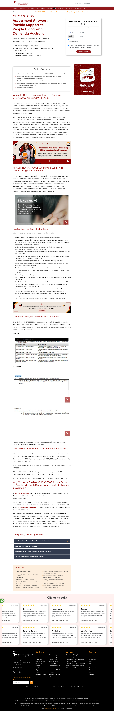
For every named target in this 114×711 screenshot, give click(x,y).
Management (92, 659)
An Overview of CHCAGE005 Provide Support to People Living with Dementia (39, 76)
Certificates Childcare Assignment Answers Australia (28, 582)
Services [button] (22, 8)
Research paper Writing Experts (75, 665)
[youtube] (20, 672)
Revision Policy (53, 659)
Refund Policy (53, 657)
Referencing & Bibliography (73, 667)
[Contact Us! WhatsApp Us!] (2, 601)
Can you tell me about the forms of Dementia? (30, 556)
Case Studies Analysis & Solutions (75, 663)
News (43, 8)
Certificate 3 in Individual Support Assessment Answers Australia (53, 576)
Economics (92, 657)
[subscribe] (31, 682)
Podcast (51, 672)
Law (90, 663)
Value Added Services (55, 670)
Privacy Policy (53, 655)
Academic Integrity (41, 674)
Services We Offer (41, 661)
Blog (37, 8)
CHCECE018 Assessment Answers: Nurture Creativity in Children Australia (28, 578)
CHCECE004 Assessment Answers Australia (53, 580)
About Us (69, 8)
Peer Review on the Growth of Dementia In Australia (32, 81)
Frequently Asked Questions (25, 87)
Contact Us (78, 8)
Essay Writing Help (71, 661)
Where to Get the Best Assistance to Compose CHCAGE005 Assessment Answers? (41, 74)
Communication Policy (55, 665)
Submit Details (83, 51)
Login (86, 8)
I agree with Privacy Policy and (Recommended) (81, 41)
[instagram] (14, 672)
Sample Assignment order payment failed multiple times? (33, 551)
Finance (91, 672)
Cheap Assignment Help (27, 507)
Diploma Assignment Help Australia (53, 583)
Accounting (92, 655)
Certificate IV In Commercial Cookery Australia (27, 575)
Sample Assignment (22, 493)
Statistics (91, 674)
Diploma (61, 8)
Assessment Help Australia (23, 571)
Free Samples (39, 667)
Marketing (91, 670)
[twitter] (17, 672)
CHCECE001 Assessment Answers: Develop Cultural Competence (55, 572)
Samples (31, 8)
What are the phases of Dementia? (26, 546)
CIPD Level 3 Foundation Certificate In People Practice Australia (54, 586)
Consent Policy (53, 663)
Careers (38, 665)
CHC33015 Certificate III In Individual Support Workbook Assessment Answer (27, 586)
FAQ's (37, 672)
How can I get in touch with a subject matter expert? (32, 541)
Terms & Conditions (89, 40)
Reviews (51, 8)
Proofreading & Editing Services (75, 659)
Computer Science (94, 667)
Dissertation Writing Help (73, 655)
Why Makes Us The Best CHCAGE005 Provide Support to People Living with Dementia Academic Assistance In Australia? (41, 84)
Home (15, 8)
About (37, 657)
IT (89, 665)
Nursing (91, 661)
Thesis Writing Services (72, 657)
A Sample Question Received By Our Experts (30, 78)
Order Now (39, 659)
